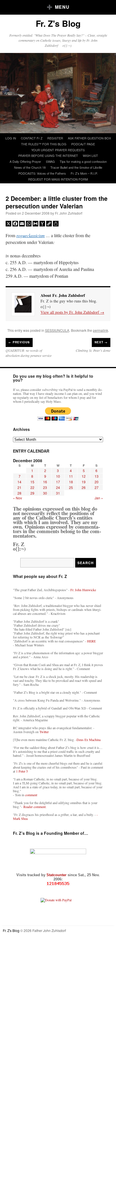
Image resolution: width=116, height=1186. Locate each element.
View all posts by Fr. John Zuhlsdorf (72, 312)
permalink (100, 330)
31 (58, 493)
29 (32, 493)
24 (58, 487)
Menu (62, 7)
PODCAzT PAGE (83, 144)
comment (31, 795)
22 (32, 487)
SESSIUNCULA (57, 330)
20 (97, 481)
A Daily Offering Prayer (25, 161)
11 (71, 476)
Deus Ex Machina (89, 739)
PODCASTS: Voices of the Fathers (42, 173)
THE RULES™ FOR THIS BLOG (43, 144)
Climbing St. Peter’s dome (93, 350)
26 (84, 487)
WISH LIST (90, 155)
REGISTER (55, 138)
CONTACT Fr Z (32, 138)
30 (45, 493)
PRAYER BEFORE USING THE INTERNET (48, 155)
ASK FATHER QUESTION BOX (89, 138)
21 (19, 487)
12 (84, 476)
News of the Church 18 (30, 167)
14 (19, 481)
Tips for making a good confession (83, 161)
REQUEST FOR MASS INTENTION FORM (58, 179)
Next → (101, 342)
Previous (19, 342)
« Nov (17, 497)
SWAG (50, 161)
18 (71, 481)
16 (45, 481)
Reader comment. (34, 806)
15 (32, 481)
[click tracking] (58, 883)
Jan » (99, 497)
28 (19, 493)
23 (45, 487)
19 (84, 481)
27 (97, 487)
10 (58, 476)
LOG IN (10, 138)
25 (71, 487)
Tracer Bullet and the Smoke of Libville (76, 167)
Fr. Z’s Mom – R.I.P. (84, 173)
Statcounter (57, 875)
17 (58, 481)
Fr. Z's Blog (58, 23)
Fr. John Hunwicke (83, 590)
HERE (91, 641)
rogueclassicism (30, 235)
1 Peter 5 (22, 771)
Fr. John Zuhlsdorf (68, 213)
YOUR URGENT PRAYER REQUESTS (58, 150)
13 (97, 476)
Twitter (44, 731)
